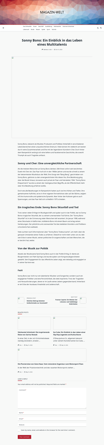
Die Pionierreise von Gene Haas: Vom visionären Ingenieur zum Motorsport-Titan (50, 364)
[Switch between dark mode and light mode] (98, 28)
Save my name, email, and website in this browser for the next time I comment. (48, 430)
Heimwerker (57, 26)
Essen (35, 26)
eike (20, 345)
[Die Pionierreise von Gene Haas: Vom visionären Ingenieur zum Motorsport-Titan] (52, 355)
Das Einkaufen (27, 26)
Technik (54, 29)
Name (21, 413)
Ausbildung (48, 26)
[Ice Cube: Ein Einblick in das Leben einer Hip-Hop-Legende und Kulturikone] (69, 323)
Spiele (43, 29)
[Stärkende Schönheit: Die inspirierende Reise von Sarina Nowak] (34, 323)
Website (21, 425)
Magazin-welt (52, 12)
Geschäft (41, 26)
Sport (48, 29)
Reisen (38, 29)
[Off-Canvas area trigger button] (3, 28)
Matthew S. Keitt (47, 49)
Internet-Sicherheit (68, 26)
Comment (22, 390)
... (39, 341)
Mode (32, 29)
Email (21, 419)
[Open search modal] (101, 28)
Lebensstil (26, 29)
